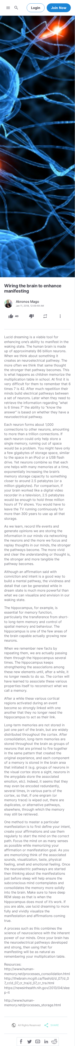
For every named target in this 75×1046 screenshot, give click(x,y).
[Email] (38, 1041)
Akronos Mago (27, 301)
